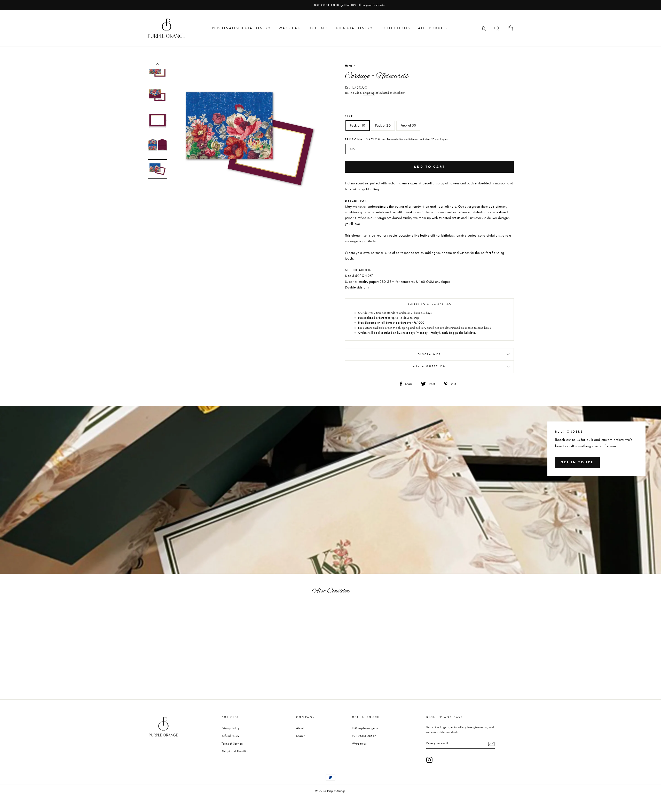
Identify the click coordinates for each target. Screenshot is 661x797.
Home (348, 65)
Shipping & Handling (235, 751)
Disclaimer (429, 354)
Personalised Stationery (241, 28)
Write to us (359, 743)
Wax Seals (290, 28)
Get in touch (577, 462)
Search (300, 736)
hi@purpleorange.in (365, 728)
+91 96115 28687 (364, 736)
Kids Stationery (354, 28)
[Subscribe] (491, 744)
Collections (395, 28)
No (352, 149)
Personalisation (396, 139)
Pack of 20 (383, 125)
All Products (433, 28)
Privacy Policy (231, 728)
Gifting (319, 28)
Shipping (369, 93)
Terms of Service (232, 743)
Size (349, 116)
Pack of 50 (408, 125)
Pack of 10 (357, 125)
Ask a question (429, 366)
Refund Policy (230, 736)
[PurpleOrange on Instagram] (429, 760)
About (300, 728)
